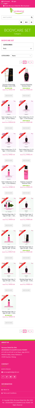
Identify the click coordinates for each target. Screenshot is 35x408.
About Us (6, 389)
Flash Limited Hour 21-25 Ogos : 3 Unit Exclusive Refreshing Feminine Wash (9, 152)
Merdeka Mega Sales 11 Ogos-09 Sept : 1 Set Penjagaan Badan (9, 216)
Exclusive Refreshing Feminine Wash (26, 85)
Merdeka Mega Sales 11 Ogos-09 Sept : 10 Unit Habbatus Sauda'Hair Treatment (9, 249)
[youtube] (10, 376)
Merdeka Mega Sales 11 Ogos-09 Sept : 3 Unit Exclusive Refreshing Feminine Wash (26, 281)
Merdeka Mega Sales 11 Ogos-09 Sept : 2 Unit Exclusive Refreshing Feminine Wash (9, 281)
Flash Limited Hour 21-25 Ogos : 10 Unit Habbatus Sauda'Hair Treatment (9, 118)
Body (17, 48)
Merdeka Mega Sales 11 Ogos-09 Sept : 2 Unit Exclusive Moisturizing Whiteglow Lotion (26, 249)
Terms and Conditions (9, 393)
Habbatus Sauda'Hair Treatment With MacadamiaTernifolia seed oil (26, 184)
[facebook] (2, 376)
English (5, 3)
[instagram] (14, 376)
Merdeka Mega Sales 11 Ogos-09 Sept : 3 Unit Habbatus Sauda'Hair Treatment (9, 314)
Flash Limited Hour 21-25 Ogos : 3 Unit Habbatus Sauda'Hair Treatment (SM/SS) (26, 152)
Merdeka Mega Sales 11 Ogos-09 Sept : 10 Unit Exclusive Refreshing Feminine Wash (26, 217)
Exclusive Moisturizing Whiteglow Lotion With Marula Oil (8, 86)
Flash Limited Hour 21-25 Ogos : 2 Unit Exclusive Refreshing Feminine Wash (26, 119)
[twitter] (6, 376)
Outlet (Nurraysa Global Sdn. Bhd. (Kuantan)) (17, 6)
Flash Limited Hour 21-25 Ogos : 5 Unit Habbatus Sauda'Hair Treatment (9, 183)
